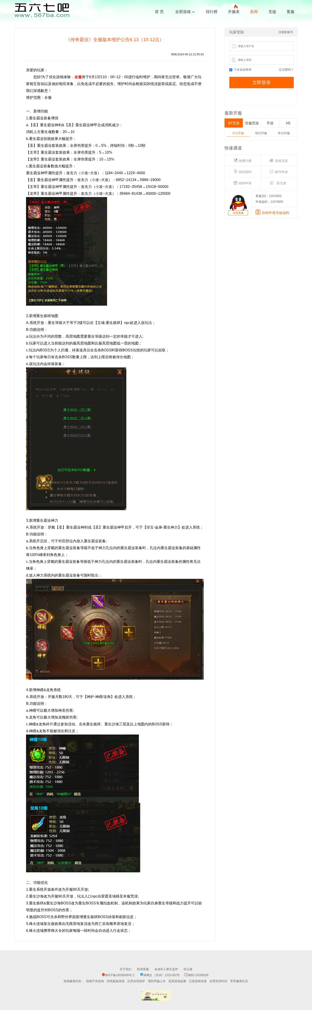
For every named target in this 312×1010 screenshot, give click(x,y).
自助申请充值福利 (275, 213)
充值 (272, 12)
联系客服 (143, 969)
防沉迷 (188, 969)
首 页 (159, 12)
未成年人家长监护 (166, 969)
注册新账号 (285, 32)
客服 (290, 12)
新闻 (254, 12)
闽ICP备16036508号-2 (119, 975)
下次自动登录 (242, 69)
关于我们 (126, 969)
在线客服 (238, 212)
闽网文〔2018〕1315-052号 (161, 975)
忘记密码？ (286, 69)
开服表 (234, 12)
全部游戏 (183, 11)
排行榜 (211, 12)
